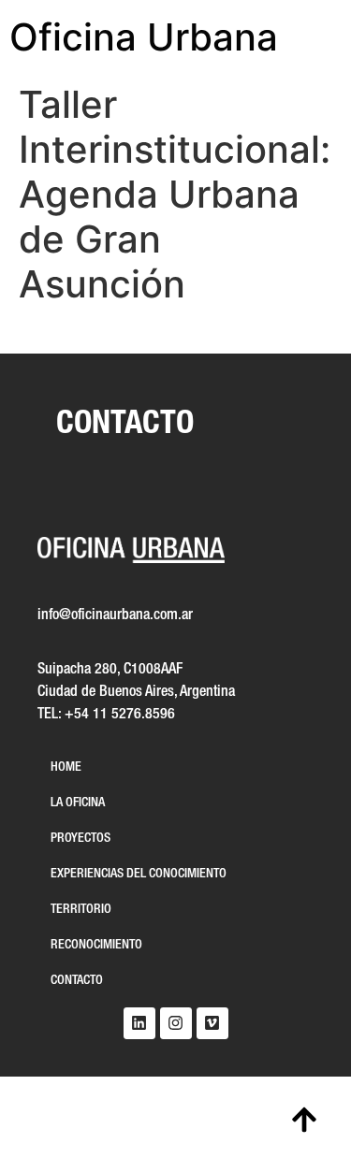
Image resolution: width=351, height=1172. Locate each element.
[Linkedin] (139, 1023)
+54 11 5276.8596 (120, 714)
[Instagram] (176, 1023)
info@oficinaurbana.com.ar (115, 615)
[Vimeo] (212, 1023)
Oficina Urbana (143, 37)
